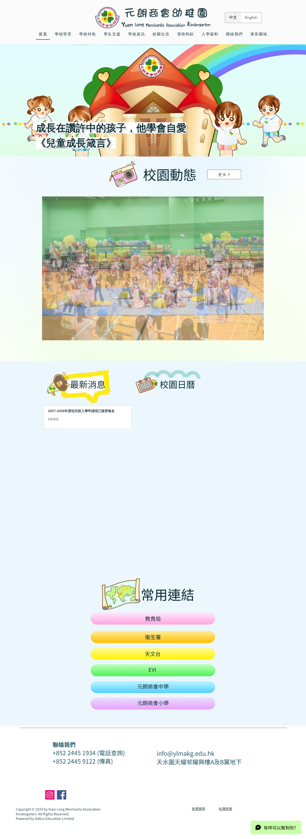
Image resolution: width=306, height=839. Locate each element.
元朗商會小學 (153, 702)
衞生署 (153, 637)
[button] (153, 268)
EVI (152, 669)
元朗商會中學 (153, 686)
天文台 (153, 653)
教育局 (153, 618)
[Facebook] (61, 795)
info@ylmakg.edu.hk (185, 753)
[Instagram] (50, 795)
